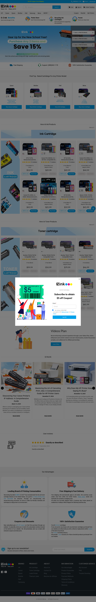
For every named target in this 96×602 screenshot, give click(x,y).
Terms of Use (65, 312)
